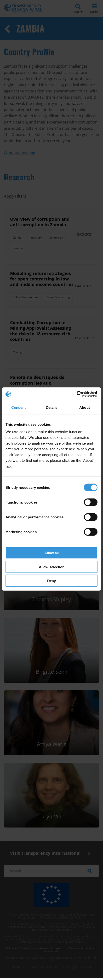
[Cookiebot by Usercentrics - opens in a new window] (76, 394)
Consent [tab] (18, 407)
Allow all (51, 553)
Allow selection (51, 567)
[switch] (90, 502)
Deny (51, 581)
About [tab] (84, 407)
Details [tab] (51, 407)
